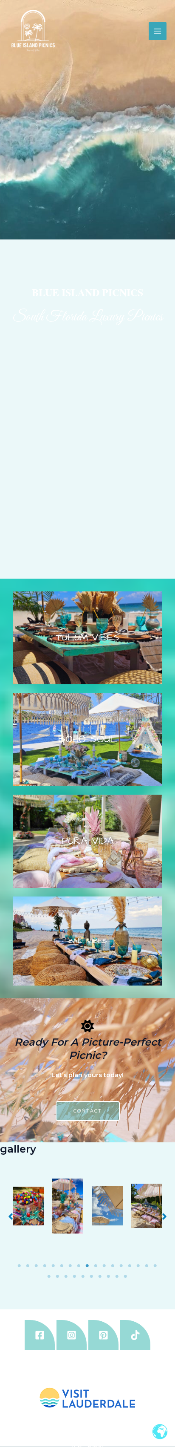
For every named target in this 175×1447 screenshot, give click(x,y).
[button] (11, 1216)
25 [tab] (108, 1276)
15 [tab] (138, 1266)
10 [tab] (96, 1266)
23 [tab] (92, 1276)
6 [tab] (62, 1266)
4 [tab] (45, 1266)
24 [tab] (100, 1276)
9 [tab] (87, 1266)
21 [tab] (75, 1276)
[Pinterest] (103, 1335)
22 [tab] (83, 1276)
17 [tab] (155, 1266)
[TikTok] (135, 1335)
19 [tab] (58, 1276)
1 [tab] (19, 1266)
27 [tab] (125, 1276)
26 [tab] (117, 1276)
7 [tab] (70, 1266)
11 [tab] (104, 1266)
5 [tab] (53, 1266)
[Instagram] (71, 1335)
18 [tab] (49, 1276)
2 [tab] (28, 1266)
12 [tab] (113, 1266)
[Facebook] (40, 1335)
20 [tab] (66, 1276)
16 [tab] (147, 1266)
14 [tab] (130, 1266)
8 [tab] (79, 1266)
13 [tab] (121, 1266)
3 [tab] (36, 1266)
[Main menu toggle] (158, 31)
